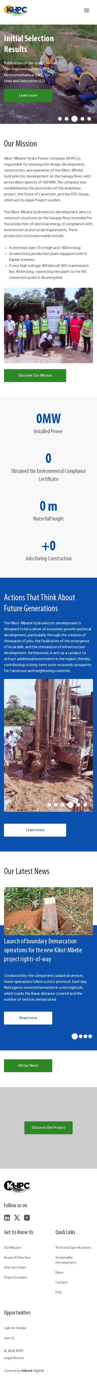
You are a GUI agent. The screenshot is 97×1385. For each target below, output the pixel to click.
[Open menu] (86, 10)
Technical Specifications (73, 1248)
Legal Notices (14, 1358)
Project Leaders (15, 1277)
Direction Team (15, 1268)
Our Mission (12, 1248)
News (59, 1273)
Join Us (9, 1338)
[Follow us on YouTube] (27, 1218)
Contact (61, 1282)
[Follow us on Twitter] (17, 1218)
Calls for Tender (15, 1328)
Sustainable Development (65, 1260)
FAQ (58, 1292)
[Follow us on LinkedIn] (7, 1218)
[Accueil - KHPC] (16, 10)
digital (32, 1370)
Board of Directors (17, 1258)
